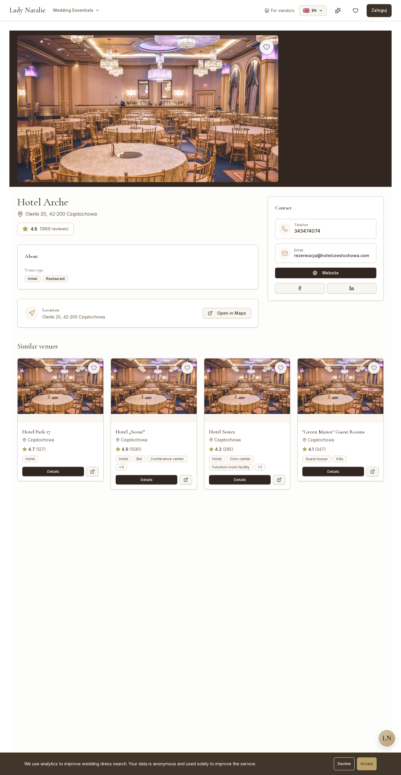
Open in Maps (231, 313)
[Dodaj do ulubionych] (267, 47)
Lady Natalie (27, 10)
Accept (366, 763)
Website (330, 272)
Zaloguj (379, 10)
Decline (344, 763)
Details (53, 471)
